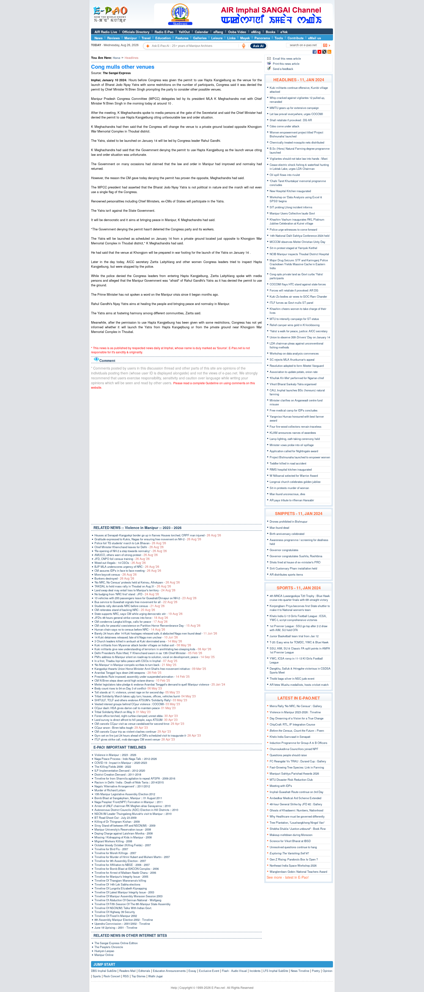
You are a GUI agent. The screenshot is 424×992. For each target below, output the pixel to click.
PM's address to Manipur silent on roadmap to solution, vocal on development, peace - (154, 657)
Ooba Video (237, 31)
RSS (126, 976)
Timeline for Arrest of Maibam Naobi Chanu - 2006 (125, 872)
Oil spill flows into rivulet (285, 175)
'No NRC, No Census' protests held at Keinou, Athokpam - (137, 582)
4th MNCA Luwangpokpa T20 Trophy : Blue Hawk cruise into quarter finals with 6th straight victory (300, 598)
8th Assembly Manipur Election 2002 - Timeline (123, 920)
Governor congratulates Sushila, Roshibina (296, 556)
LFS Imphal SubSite (275, 971)
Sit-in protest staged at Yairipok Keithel (293, 248)
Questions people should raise (288, 755)
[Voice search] (243, 45)
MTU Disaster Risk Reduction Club (291, 779)
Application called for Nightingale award (294, 451)
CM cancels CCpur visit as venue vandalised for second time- (139, 724)
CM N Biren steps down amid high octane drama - (132, 680)
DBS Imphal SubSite (104, 971)
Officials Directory (135, 31)
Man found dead (279, 527)
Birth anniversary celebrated (287, 534)
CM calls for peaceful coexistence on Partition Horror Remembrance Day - (147, 625)
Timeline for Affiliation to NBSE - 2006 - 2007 (122, 865)
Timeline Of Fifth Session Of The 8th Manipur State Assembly (132, 904)
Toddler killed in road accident (288, 463)
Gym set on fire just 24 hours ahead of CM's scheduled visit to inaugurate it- (147, 735)
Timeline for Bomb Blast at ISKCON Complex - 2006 (126, 869)
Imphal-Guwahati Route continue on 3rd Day (296, 792)
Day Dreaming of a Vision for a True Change (296, 718)
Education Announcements (169, 971)
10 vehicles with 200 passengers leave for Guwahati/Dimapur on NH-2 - (145, 598)
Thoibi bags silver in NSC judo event (292, 678)
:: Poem (297, 730)
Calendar (201, 31)
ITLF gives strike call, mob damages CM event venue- (134, 739)
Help (174, 987)
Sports (97, 976)
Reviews (113, 38)
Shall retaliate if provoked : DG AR (291, 120)
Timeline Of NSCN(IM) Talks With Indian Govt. (123, 908)
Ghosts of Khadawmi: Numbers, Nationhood (296, 810)
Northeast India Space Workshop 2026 (293, 865)
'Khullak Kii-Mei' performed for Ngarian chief (297, 378)
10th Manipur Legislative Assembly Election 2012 (124, 794)
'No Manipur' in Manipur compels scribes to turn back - (135, 665)
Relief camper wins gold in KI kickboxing (294, 325)
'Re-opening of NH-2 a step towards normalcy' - (130, 551)
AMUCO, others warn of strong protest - (126, 555)
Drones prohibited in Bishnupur (288, 521)
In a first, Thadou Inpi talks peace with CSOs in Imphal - (135, 661)
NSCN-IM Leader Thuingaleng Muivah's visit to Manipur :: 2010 (133, 814)
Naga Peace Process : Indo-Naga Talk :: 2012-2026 (125, 759)
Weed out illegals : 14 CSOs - (120, 563)
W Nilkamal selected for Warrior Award (294, 475)
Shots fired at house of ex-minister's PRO (295, 562)
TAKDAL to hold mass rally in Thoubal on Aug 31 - (132, 586)
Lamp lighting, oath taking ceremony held (295, 439)
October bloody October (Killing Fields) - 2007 (122, 845)
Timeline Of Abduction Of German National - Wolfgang (127, 900)
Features (181, 38)
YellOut (184, 31)
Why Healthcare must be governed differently (297, 816)
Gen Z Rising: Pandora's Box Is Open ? (294, 859)
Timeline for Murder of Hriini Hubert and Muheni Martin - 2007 (132, 857)
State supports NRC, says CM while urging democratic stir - (138, 614)
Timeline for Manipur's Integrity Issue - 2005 (121, 876)
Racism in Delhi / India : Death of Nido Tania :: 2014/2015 (129, 782)
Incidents (255, 971)
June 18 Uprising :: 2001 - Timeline (115, 927)
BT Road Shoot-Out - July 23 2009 (115, 818)
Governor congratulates (284, 550)
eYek (284, 31)
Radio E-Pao (164, 31)
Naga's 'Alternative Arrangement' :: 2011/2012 (122, 786)
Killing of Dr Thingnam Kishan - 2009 (117, 821)
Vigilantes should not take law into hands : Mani (299, 158)
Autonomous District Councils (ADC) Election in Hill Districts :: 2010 (136, 810)
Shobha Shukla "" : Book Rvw (298, 829)
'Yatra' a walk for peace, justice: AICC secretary (299, 331)
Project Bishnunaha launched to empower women (300, 457)
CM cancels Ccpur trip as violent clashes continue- (132, 731)
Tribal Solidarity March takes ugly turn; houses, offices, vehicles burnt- (145, 696)
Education (163, 38)
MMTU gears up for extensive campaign (294, 108)
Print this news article (286, 64)
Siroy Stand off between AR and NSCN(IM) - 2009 (124, 825)
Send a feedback (283, 69)
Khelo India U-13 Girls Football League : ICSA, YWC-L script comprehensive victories (298, 618)
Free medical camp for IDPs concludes (294, 410)
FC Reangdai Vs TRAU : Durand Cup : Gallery (298, 761)
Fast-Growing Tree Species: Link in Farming (297, 767)
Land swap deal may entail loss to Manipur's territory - (134, 590)
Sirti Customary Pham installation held (293, 568)
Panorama (262, 38)
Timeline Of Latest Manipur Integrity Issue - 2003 (124, 892)
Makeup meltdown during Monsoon (291, 835)
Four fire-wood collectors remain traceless (295, 426)
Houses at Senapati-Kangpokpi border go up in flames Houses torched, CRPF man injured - (157, 535)
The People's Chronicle (108, 947)
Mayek (245, 38)
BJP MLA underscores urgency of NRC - (126, 567)
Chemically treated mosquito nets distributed (297, 142)
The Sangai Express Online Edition (116, 943)
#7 (289, 853)
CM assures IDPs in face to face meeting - (127, 570)
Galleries (200, 38)
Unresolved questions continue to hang (293, 847)
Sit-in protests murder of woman (289, 488)
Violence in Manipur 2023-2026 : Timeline (295, 712)
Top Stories (139, 976)
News (98, 38)
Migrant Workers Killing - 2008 (113, 841)
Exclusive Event (209, 971)
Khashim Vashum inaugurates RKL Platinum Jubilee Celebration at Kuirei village (297, 221)
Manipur (130, 38)
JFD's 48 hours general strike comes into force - (131, 618)
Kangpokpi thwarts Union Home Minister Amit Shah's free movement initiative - (150, 669)
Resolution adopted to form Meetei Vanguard (297, 366)
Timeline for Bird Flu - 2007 (111, 849)
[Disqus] (176, 455)
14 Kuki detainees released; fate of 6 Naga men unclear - (136, 637)
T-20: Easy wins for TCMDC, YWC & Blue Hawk (299, 642)
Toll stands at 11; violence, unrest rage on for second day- (137, 692)
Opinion (327, 971)
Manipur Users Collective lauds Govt (292, 213)
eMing (256, 31)
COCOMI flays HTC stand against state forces (298, 284)
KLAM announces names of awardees (293, 433)
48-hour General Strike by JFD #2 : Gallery (296, 804)
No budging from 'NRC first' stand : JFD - (126, 594)
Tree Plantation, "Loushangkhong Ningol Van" (297, 822)
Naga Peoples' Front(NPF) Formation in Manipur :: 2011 (128, 802)
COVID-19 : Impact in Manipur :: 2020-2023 (120, 763)
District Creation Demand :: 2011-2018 (117, 774)
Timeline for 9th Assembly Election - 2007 (120, 861)
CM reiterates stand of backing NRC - (124, 610)
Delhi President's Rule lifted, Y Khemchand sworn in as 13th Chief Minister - (148, 653)
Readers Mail (127, 971)
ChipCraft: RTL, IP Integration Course (292, 724)
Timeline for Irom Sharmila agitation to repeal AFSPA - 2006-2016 (134, 778)
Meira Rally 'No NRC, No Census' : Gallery (296, 706)
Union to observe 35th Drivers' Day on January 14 (300, 337)
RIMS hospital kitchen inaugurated (291, 469)
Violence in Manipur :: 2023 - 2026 (115, 755)
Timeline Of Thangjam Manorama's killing (120, 880)
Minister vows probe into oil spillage (292, 445)
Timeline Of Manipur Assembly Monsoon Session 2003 (128, 896)
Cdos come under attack (284, 126)
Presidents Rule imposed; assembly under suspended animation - (142, 676)
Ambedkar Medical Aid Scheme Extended (295, 798)
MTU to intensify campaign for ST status (294, 319)
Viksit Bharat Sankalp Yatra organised (293, 384)
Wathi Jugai (155, 976)
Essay (192, 971)
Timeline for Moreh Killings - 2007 (115, 853)
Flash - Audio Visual (234, 971)
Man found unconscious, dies (287, 494)
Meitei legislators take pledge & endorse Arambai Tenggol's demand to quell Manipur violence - (159, 684)
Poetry (316, 971)
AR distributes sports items (286, 574)
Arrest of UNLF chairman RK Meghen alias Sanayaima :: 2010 (132, 806)
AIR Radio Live (105, 31)
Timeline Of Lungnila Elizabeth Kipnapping (120, 888)
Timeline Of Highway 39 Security (114, 912)
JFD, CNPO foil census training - (122, 559)
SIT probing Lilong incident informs (291, 207)
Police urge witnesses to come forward (293, 229)
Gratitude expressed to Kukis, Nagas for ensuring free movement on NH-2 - (147, 539)
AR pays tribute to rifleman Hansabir (292, 500)
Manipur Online (103, 955)
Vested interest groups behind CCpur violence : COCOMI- (137, 704)
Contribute (296, 38)
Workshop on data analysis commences (294, 353)
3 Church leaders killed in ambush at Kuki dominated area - (138, 641)
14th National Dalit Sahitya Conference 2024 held (299, 236)
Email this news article (287, 58)
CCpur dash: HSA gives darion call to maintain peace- (135, 708)
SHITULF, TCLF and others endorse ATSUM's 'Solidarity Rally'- (140, 700)
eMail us (314, 38)
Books (270, 31)
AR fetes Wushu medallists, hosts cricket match (299, 685)
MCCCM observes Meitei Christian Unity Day (297, 242)
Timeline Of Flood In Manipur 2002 (115, 916)
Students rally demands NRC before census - (129, 606)
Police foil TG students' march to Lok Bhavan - (130, 543)
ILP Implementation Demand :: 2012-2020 (119, 770)
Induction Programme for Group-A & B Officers (298, 743)
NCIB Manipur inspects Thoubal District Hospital (299, 254)
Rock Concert (112, 976)
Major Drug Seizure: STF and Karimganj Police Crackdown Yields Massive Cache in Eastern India (299, 264)
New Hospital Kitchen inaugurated (290, 191)
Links (231, 38)
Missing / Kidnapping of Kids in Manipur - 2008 (123, 837)
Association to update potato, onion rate (294, 372)
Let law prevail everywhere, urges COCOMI (296, 114)
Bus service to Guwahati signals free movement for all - (135, 602)
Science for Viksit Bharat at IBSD (290, 841)
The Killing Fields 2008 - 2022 (112, 766)
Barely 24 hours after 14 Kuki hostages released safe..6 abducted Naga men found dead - (155, 633)
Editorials (144, 971)
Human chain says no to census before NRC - (129, 629)
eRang (218, 31)
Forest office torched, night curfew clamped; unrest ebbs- (136, 716)
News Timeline (300, 971)
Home (116, 58)
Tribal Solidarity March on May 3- (122, 712)
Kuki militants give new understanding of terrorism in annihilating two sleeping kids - (152, 649)
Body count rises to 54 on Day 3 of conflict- (128, 688)
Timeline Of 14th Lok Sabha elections (117, 884)
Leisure (217, 38)
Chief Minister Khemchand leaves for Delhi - (129, 547)
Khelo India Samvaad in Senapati (290, 737)
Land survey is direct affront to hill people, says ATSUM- (136, 720)
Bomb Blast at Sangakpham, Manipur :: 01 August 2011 (128, 798)
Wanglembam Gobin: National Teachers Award (298, 871)
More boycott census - (115, 574)
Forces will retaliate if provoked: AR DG (294, 290)
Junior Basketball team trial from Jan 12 (294, 636)
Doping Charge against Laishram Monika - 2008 (123, 833)
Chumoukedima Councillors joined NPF (294, 749)
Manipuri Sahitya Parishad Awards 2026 (294, 773)
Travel (146, 38)
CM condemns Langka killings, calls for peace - (131, 621)
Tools (279, 38)
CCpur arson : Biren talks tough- (121, 727)
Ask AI (258, 46)
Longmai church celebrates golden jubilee (295, 482)
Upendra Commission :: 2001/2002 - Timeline (122, 924)
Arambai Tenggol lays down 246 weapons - (127, 673)
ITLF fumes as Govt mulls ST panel (291, 302)
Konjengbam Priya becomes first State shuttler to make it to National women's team (300, 608)
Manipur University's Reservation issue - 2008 (122, 829)
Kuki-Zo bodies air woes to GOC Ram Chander (298, 296)
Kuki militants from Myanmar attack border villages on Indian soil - (142, 645)
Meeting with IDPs (281, 786)
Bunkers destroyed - (114, 578)
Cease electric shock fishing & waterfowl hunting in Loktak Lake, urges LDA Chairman (299, 167)
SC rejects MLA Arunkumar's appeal (292, 359)
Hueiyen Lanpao (104, 951)
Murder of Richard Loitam (110, 790)
